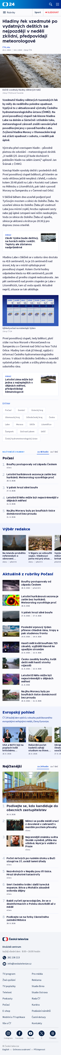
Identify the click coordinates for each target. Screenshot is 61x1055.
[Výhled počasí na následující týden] (30, 310)
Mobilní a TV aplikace (14, 1017)
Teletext (7, 992)
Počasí (8, 410)
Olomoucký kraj (12, 417)
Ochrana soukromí (21, 1049)
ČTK (4, 47)
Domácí (21, 410)
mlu (8, 47)
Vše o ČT (7, 1023)
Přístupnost (39, 1049)
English (6, 1049)
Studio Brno (38, 986)
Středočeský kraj (34, 417)
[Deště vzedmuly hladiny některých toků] (30, 71)
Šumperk (9, 431)
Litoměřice (46, 424)
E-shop (6, 1010)
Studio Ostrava (40, 992)
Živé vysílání (9, 979)
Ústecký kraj (37, 410)
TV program (9, 973)
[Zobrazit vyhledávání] (50, 4)
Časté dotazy (39, 1017)
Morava (19, 424)
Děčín (32, 424)
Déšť (43, 431)
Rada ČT (36, 998)
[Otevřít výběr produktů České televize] (57, 4)
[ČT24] (9, 4)
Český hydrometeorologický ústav (21, 438)
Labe (7, 424)
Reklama (36, 979)
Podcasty (7, 998)
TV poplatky (9, 986)
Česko (52, 417)
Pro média (37, 973)
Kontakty (37, 1023)
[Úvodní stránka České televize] (16, 939)
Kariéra (36, 1004)
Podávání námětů (41, 1010)
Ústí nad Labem (27, 431)
